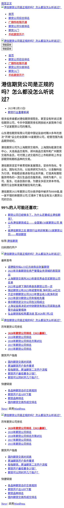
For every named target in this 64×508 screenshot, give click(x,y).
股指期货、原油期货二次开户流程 (27, 369)
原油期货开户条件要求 (21, 365)
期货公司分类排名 (19, 26)
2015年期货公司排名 (20, 349)
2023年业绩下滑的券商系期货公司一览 (30, 286)
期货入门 (14, 30)
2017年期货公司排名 (20, 345)
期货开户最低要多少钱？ (22, 373)
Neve (4, 408)
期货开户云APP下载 (19, 394)
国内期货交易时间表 (20, 362)
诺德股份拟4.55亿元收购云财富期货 (28, 267)
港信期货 (12, 241)
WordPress (19, 408)
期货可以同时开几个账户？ (23, 377)
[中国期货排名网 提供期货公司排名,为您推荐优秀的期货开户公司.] (31, 7)
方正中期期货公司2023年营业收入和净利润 (33, 294)
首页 (11, 14)
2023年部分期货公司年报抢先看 (26, 298)
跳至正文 (6, 3)
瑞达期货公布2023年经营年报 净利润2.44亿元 (34, 290)
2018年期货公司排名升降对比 (25, 341)
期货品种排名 (16, 398)
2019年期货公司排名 (20, 337)
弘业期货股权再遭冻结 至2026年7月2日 (30, 313)
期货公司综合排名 (19, 18)
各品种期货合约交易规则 (22, 390)
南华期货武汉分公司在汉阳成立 (26, 302)
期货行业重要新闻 (18, 112)
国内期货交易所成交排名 (22, 402)
